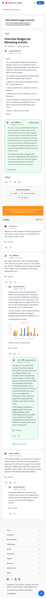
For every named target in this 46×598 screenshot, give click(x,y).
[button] (11, 46)
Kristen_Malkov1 (14, 453)
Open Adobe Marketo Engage (19, 24)
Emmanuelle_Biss (15, 51)
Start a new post (19, 212)
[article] (23, 237)
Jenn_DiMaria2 (16, 122)
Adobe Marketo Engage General (11, 9)
